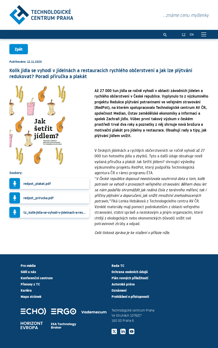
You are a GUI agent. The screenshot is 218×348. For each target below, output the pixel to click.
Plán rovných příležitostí (130, 278)
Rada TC (118, 265)
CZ (183, 34)
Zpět (19, 49)
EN (192, 34)
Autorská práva (123, 284)
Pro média (28, 265)
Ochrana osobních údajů (130, 271)
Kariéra (26, 290)
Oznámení (119, 290)
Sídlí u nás (28, 271)
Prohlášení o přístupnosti (130, 296)
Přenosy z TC (30, 284)
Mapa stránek (31, 296)
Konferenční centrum (37, 278)
